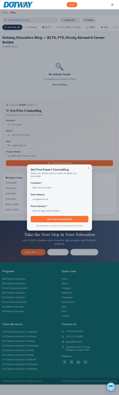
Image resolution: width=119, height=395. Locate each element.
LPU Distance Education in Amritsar (18, 341)
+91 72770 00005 (74, 336)
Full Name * (11, 120)
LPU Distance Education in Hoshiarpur (20, 364)
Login (72, 4)
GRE (104, 27)
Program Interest (13, 152)
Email (8, 141)
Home (5, 12)
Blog (64, 306)
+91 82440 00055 (74, 331)
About (64, 283)
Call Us (60, 252)
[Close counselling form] (88, 168)
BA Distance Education (13, 306)
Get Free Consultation (59, 219)
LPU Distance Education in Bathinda (19, 359)
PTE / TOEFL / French (68, 27)
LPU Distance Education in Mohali (18, 355)
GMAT (90, 27)
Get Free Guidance (61, 163)
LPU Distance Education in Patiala (18, 350)
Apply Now (30, 252)
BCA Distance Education (13, 297)
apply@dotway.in (74, 341)
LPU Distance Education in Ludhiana (19, 336)
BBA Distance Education (13, 292)
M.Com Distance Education (15, 288)
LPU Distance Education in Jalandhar (19, 331)
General (31, 27)
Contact (65, 316)
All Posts (12, 27)
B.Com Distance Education (14, 302)
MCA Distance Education (14, 283)
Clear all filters (59, 84)
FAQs (64, 311)
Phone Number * (39, 206)
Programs (66, 288)
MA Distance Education (13, 311)
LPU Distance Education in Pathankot (19, 369)
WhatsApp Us (86, 252)
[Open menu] (112, 4)
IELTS (46, 27)
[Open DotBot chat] (111, 387)
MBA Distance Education (14, 279)
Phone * (9, 131)
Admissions (67, 292)
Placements (67, 297)
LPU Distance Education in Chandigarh (20, 345)
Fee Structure (68, 302)
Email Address (38, 194)
